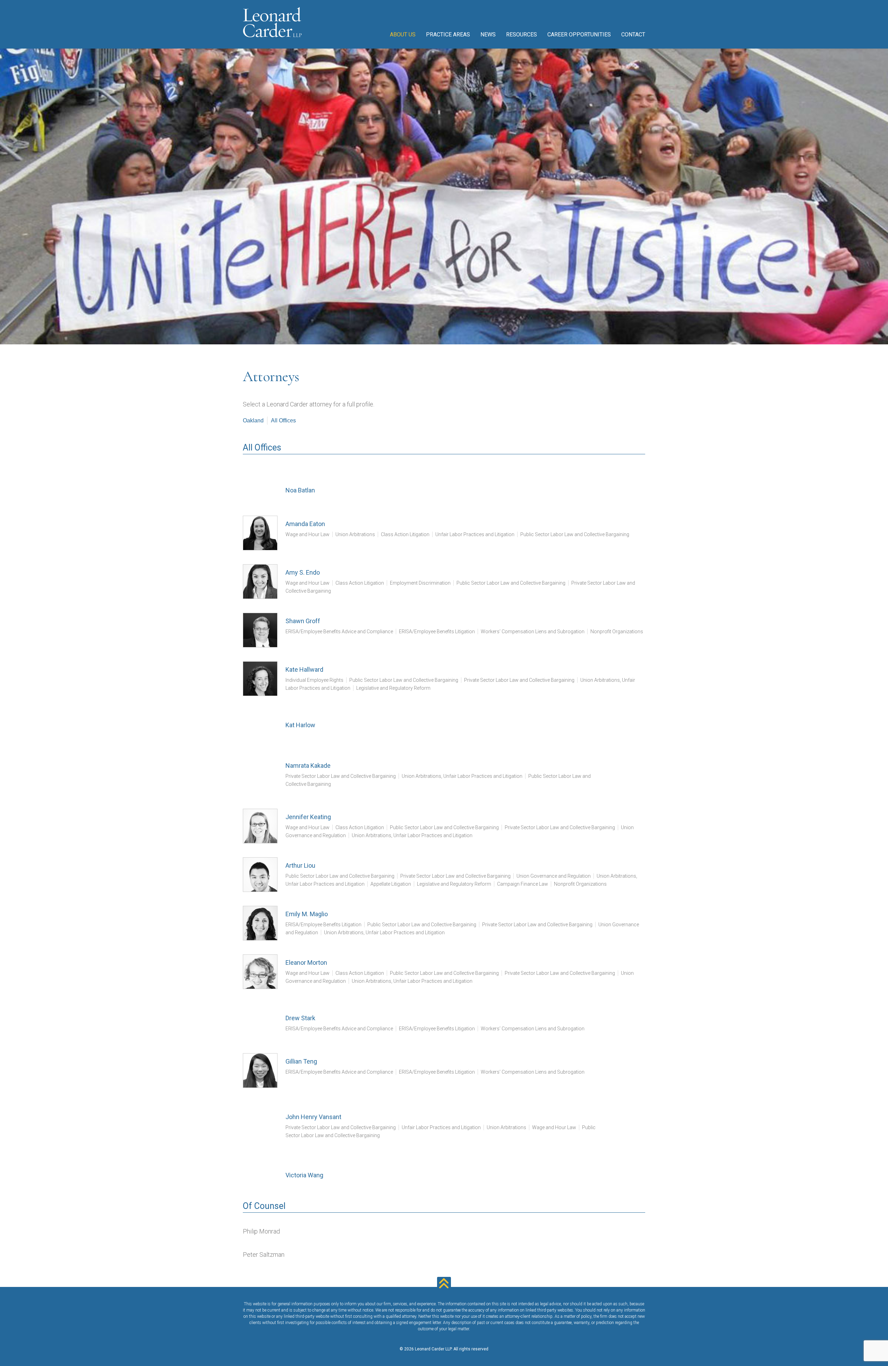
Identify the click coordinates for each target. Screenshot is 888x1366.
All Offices (283, 420)
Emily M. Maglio (306, 914)
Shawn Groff (302, 621)
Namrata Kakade (308, 765)
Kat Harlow (300, 725)
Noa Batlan (300, 490)
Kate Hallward (304, 669)
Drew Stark (300, 1018)
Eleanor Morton (306, 962)
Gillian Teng (301, 1061)
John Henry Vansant (313, 1116)
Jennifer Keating (308, 817)
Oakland (253, 420)
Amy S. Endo (302, 572)
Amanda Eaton (305, 523)
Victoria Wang (304, 1175)
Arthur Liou (300, 865)
